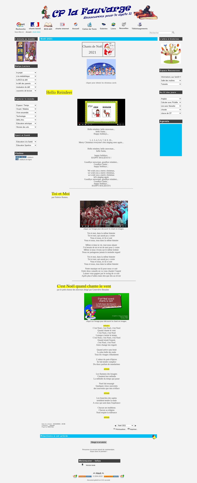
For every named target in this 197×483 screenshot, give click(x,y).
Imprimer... (134, 429)
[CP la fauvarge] (98, 19)
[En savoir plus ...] (111, 476)
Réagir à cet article (98, 442)
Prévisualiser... (120, 429)
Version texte (90, 465)
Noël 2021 (47, 39)
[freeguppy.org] (85, 476)
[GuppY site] (75, 476)
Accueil (28, 32)
